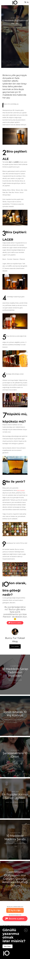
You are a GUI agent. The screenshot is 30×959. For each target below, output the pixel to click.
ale (9, 61)
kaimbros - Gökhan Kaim (17, 889)
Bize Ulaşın (7, 946)
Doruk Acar (17, 680)
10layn (4, 61)
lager (12, 64)
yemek (17, 64)
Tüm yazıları (15, 646)
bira (21, 61)
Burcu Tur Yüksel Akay (13, 27)
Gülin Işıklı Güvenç (17, 802)
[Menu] (25, 2)
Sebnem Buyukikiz (17, 761)
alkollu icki (15, 61)
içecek (25, 61)
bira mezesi (21, 490)
